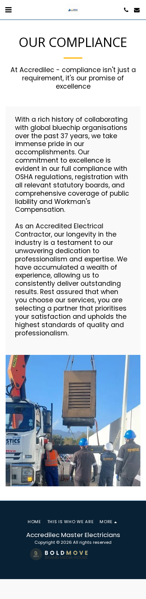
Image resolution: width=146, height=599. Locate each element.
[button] (8, 10)
